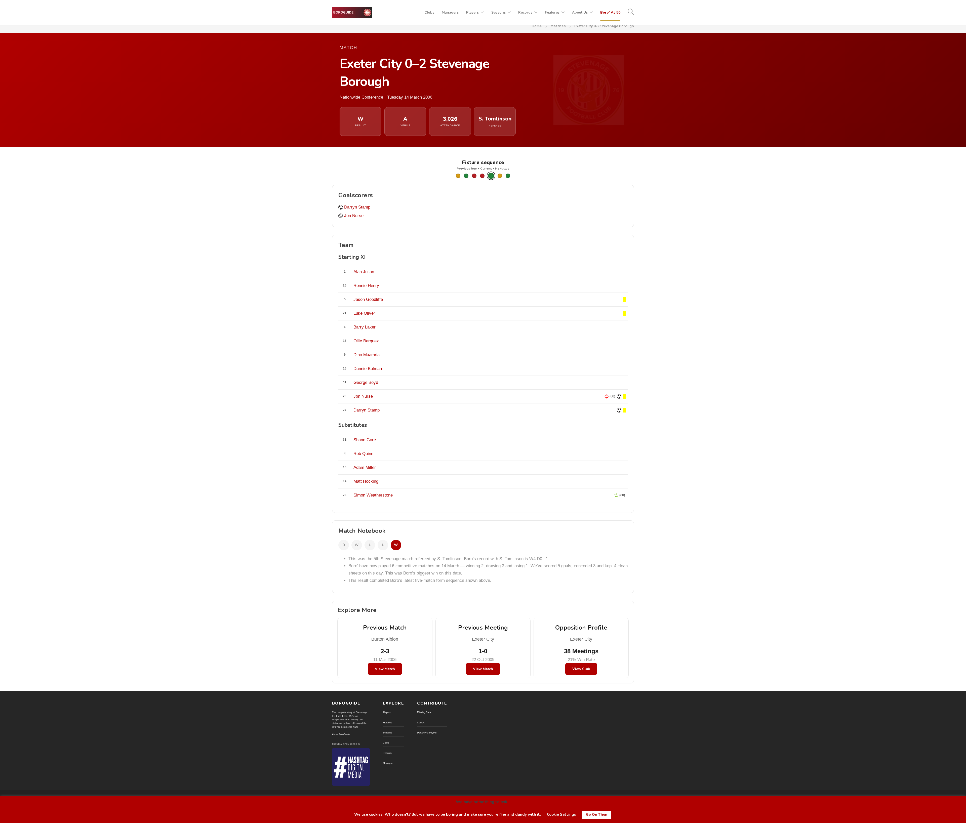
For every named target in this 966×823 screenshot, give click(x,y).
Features (552, 12)
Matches (558, 26)
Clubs (429, 12)
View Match (385, 669)
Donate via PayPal (426, 732)
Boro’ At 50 (610, 12)
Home (537, 26)
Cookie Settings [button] (561, 814)
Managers (450, 12)
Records (525, 12)
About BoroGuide (341, 734)
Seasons (498, 12)
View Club (581, 669)
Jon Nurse (354, 215)
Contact (421, 722)
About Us (580, 12)
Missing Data (424, 712)
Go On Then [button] (596, 814)
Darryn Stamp (357, 207)
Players (472, 12)
